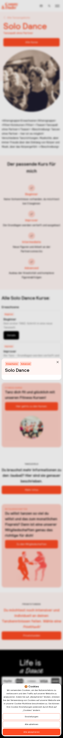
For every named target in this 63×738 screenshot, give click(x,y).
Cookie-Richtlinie (22, 703)
